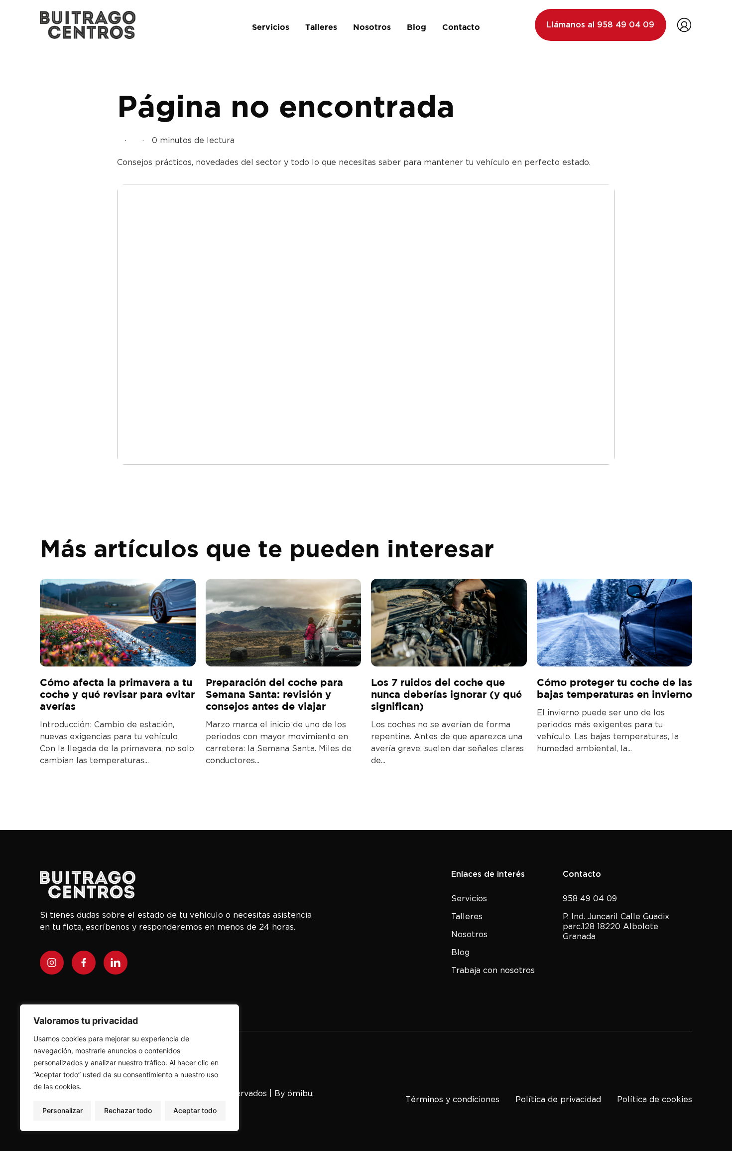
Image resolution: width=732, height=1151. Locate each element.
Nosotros (372, 26)
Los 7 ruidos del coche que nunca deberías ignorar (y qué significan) (446, 694)
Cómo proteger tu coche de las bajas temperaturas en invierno (614, 688)
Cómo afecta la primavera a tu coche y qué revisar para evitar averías (117, 694)
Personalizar (62, 1110)
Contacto (461, 26)
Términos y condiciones (452, 1099)
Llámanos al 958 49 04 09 (600, 25)
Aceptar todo (195, 1110)
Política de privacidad (558, 1099)
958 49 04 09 (590, 898)
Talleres (321, 26)
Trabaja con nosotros (493, 970)
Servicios (270, 26)
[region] (129, 1067)
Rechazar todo (128, 1110)
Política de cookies (654, 1099)
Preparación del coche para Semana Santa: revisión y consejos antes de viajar (274, 694)
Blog (416, 26)
